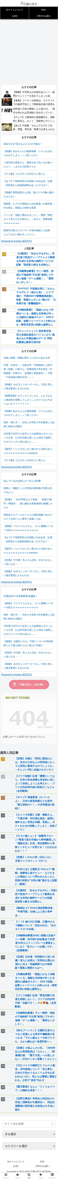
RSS (42, 1161)
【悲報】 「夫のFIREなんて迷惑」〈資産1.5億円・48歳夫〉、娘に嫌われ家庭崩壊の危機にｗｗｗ (28, 503)
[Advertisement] (29, 52)
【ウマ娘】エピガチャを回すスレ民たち (24, 173)
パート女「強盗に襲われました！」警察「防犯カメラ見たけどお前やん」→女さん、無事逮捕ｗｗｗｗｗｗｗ (28, 219)
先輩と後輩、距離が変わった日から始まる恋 (27, 357)
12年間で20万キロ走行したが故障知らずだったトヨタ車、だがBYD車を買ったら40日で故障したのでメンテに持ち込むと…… (28, 437)
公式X (16, 1166)
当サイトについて (15, 1161)
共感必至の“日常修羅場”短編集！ (21, 596)
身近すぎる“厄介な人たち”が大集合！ (23, 144)
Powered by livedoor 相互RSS (16, 241)
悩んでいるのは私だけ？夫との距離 (22, 481)
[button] (52, 1124)
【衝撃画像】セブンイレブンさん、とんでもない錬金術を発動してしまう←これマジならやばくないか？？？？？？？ (28, 399)
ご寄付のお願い (42, 1166)
